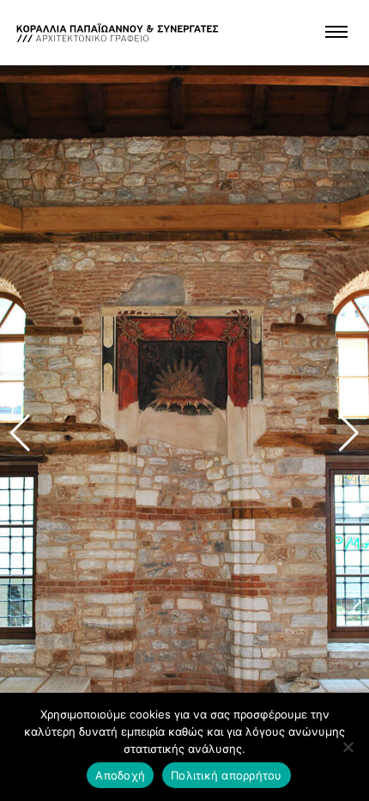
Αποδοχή (120, 775)
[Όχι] (347, 746)
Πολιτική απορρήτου (226, 775)
